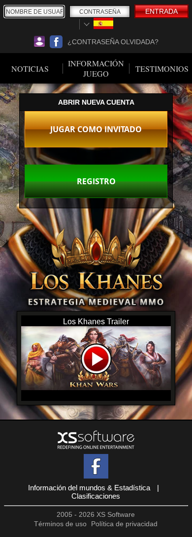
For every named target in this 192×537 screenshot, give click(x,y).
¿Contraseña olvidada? (113, 42)
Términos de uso (60, 524)
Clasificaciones (95, 496)
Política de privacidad (124, 524)
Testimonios (162, 68)
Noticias (30, 68)
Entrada (161, 11)
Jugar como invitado (96, 129)
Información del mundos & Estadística (89, 487)
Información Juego (96, 68)
